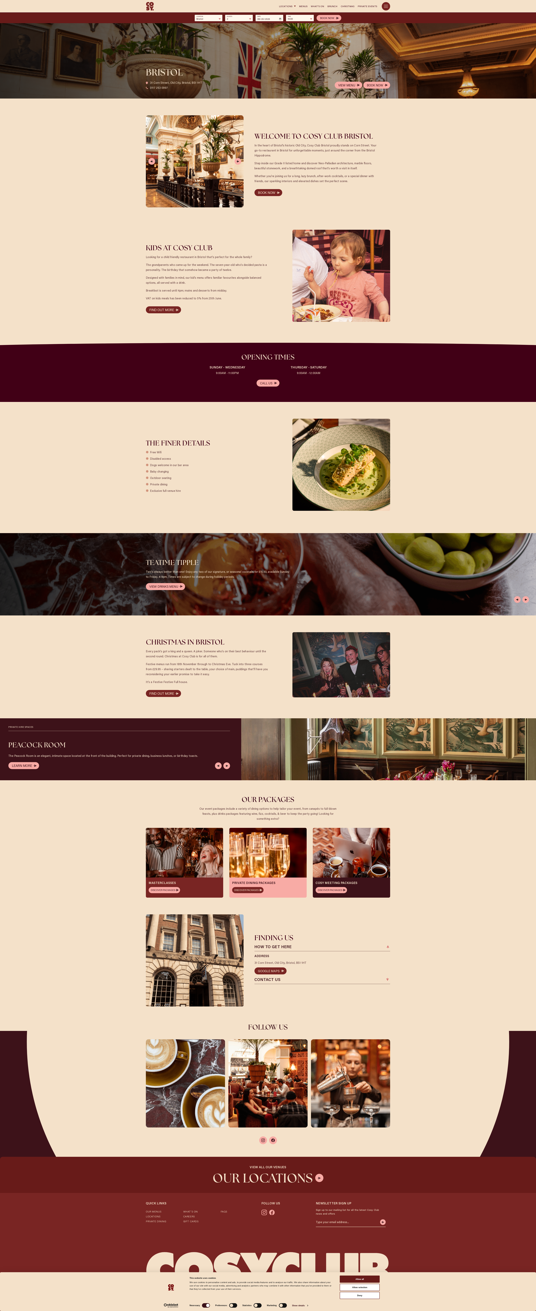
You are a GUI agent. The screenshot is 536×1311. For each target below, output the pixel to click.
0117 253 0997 (158, 87)
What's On (317, 6)
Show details (298, 1305)
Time (289, 16)
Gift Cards (190, 1221)
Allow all (360, 1279)
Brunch (332, 6)
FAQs (224, 1211)
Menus (303, 6)
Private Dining (156, 1221)
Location (199, 16)
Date (259, 16)
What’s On (190, 1211)
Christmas (348, 6)
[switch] (233, 1305)
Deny (359, 1295)
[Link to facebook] (273, 1140)
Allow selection (359, 1287)
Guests (229, 16)
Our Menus (153, 1211)
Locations (286, 6)
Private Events (367, 6)
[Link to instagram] (263, 1140)
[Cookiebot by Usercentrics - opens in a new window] (171, 1305)
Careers (189, 1216)
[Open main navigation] (386, 6)
